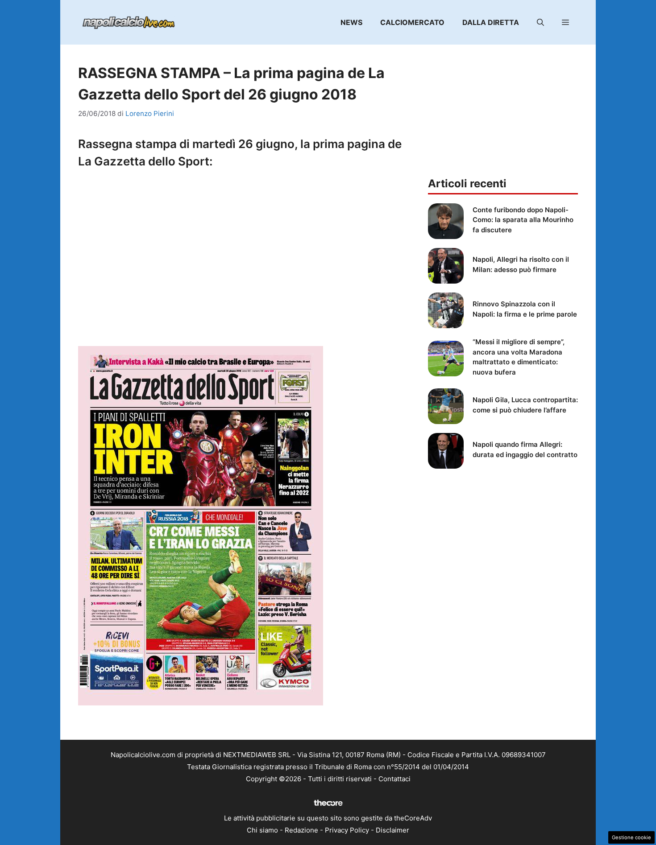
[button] (540, 22)
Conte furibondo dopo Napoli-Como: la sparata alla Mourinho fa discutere (523, 220)
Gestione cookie (631, 837)
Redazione (301, 830)
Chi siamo (262, 830)
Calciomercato (412, 22)
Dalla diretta (490, 22)
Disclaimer (392, 830)
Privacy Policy (347, 830)
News (351, 22)
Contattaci (394, 779)
